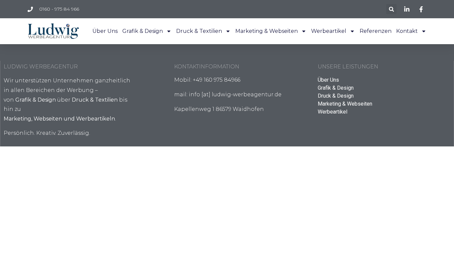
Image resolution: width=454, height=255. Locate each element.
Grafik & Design (142, 31)
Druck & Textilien (199, 31)
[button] (391, 9)
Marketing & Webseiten (266, 31)
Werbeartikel (328, 31)
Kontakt (407, 31)
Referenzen (376, 31)
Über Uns (105, 31)
